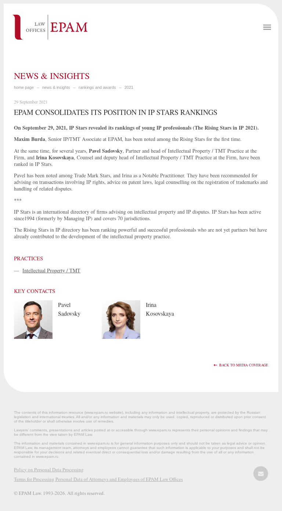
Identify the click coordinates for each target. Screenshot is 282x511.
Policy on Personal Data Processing (49, 469)
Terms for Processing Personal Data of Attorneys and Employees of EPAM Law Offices (98, 479)
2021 (128, 87)
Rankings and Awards (97, 87)
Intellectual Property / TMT (51, 270)
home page (24, 87)
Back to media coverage (243, 365)
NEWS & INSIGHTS (56, 87)
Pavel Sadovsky (69, 309)
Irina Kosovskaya (160, 309)
